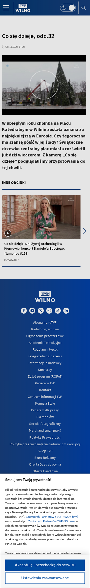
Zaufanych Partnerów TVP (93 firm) (51, 521)
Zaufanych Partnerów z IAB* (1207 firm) (52, 516)
